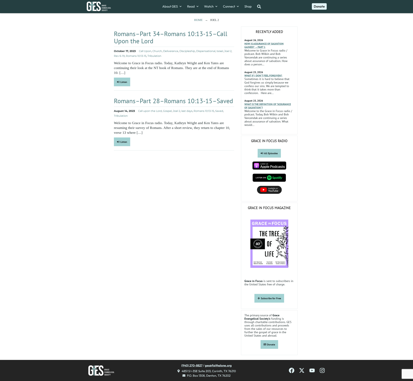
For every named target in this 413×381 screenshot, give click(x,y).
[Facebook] (291, 370)
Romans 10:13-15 (136, 55)
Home (198, 20)
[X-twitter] (302, 370)
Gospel (167, 111)
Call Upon (145, 51)
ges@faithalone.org (218, 365)
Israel (220, 51)
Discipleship (187, 51)
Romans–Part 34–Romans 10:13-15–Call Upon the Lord (170, 37)
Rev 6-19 (119, 55)
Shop (248, 6)
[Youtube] (312, 370)
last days (186, 111)
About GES (170, 6)
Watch (209, 6)
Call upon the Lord (150, 111)
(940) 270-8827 (191, 365)
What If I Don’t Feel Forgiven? (263, 75)
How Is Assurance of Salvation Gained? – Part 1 (264, 45)
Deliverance (170, 51)
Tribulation (154, 55)
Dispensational (205, 51)
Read (191, 6)
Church (157, 51)
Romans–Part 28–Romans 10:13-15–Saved (173, 101)
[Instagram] (322, 370)
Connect (229, 6)
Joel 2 (228, 51)
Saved (219, 111)
